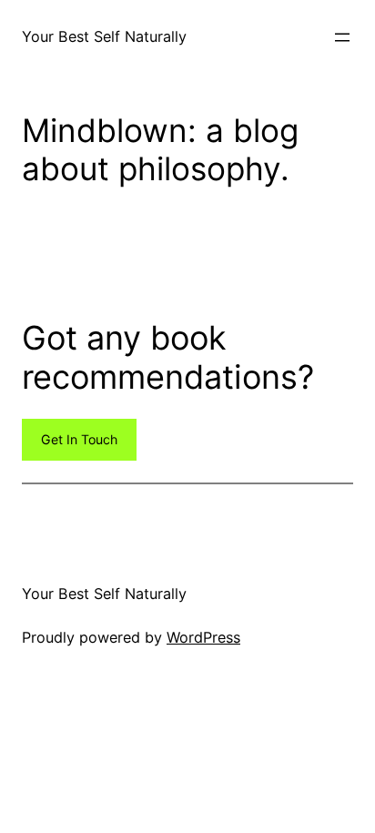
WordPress (203, 637)
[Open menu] (342, 37)
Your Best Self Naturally (104, 36)
